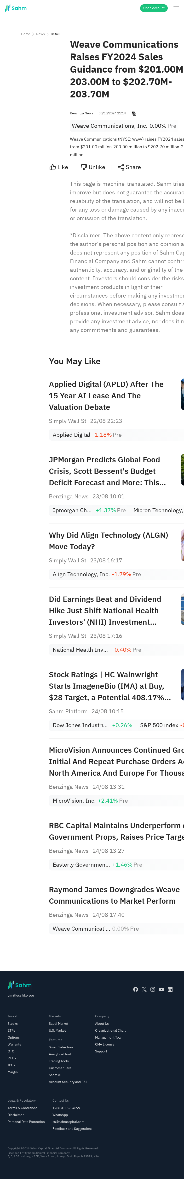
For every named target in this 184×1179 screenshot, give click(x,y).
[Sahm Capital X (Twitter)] (144, 989)
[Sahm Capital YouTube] (161, 989)
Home (25, 34)
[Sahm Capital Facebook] (135, 989)
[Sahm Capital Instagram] (152, 989)
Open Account (154, 8)
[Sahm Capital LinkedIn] (170, 989)
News (40, 34)
